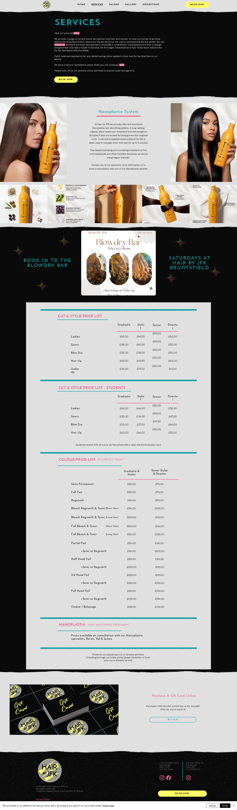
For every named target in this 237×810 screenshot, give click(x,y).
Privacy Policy (108, 805)
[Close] (233, 805)
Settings (212, 805)
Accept (225, 805)
